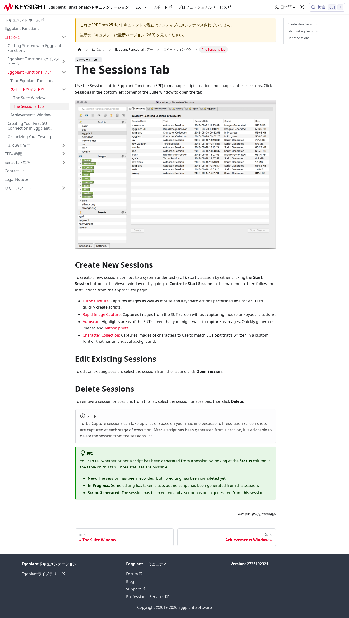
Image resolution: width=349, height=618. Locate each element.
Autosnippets (116, 328)
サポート (160, 7)
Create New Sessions (302, 24)
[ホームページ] (79, 49)
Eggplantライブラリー (41, 573)
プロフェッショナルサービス (202, 7)
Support (133, 589)
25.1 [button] (139, 7)
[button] (35, 37)
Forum (132, 573)
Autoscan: (91, 321)
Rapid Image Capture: (102, 314)
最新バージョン (131, 34)
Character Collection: (101, 335)
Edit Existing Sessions (303, 31)
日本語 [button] (286, 7)
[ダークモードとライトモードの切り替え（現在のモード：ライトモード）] (302, 7)
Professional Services (145, 596)
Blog (130, 581)
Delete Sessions (298, 38)
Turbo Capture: (96, 301)
